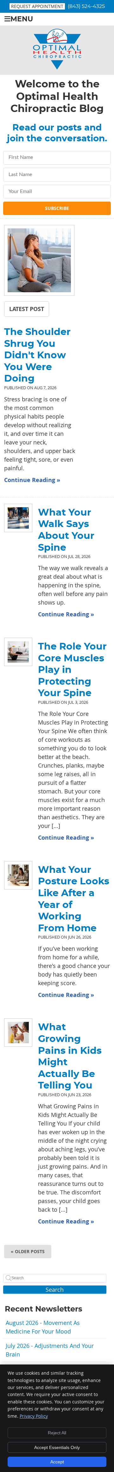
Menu (21, 19)
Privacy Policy (34, 1416)
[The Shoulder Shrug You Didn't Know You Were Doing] (39, 261)
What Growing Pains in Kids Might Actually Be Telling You (70, 1056)
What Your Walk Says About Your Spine (66, 530)
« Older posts (28, 1251)
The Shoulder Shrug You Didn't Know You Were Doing (37, 355)
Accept (57, 1461)
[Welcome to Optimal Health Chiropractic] (57, 67)
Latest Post (26, 309)
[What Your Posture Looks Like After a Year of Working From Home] (14, 875)
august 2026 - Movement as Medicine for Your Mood (43, 1327)
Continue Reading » (32, 480)
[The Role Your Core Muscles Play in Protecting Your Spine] (14, 652)
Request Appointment (37, 6)
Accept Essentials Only (57, 1447)
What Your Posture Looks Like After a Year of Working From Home (73, 899)
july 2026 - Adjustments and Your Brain (50, 1350)
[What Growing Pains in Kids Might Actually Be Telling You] (14, 1032)
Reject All (57, 1432)
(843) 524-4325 (86, 6)
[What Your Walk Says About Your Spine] (14, 518)
